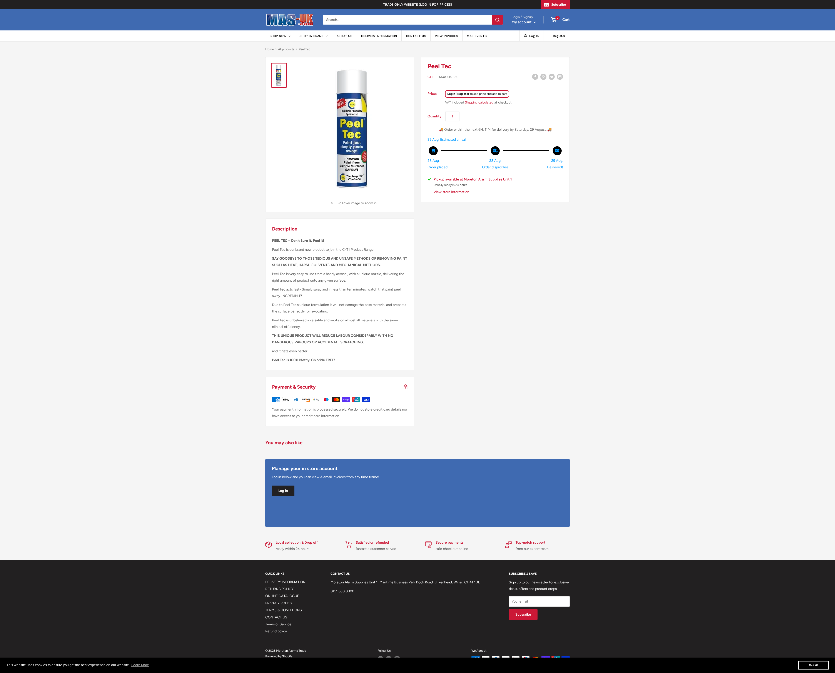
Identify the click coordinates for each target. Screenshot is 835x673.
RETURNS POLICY (279, 589)
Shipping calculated (479, 102)
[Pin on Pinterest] (543, 76)
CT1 (430, 77)
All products (286, 49)
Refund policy (276, 631)
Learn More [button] (140, 665)
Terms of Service (278, 624)
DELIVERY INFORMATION (285, 582)
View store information (451, 192)
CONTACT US (276, 617)
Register (463, 93)
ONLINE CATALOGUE (282, 596)
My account (522, 22)
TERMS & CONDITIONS (283, 610)
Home (269, 49)
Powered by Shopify (278, 656)
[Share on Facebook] (535, 76)
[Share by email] (560, 76)
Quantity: (435, 116)
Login (451, 93)
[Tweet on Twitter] (552, 76)
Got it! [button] (813, 665)
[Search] (497, 20)
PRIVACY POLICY (278, 603)
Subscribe (558, 5)
